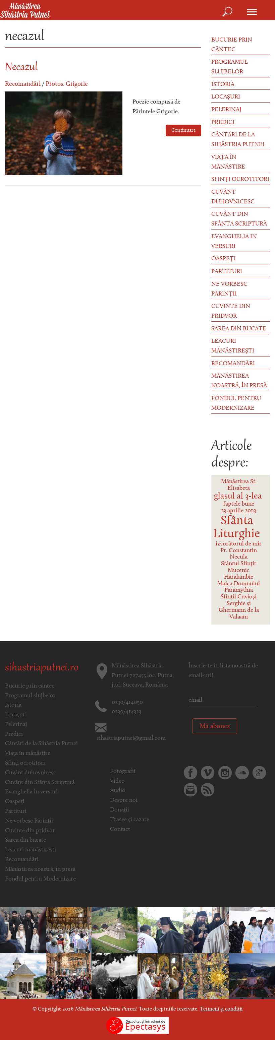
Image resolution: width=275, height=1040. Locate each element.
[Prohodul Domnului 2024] (115, 976)
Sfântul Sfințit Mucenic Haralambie (238, 570)
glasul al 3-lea (238, 496)
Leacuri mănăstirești (232, 346)
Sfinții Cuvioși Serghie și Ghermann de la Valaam (239, 607)
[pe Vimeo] (207, 772)
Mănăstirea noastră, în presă (239, 381)
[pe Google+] (259, 772)
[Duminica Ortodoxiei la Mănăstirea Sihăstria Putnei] (69, 976)
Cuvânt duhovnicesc (233, 197)
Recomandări (23, 84)
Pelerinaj (226, 110)
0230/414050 (127, 703)
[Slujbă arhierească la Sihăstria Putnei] (23, 976)
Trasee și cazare (129, 820)
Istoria (222, 85)
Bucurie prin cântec (231, 45)
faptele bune (238, 504)
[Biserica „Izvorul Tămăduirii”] (206, 976)
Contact (120, 830)
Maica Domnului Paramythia (238, 587)
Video (117, 781)
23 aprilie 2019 (238, 511)
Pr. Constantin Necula (238, 554)
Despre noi (124, 800)
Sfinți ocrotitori (240, 180)
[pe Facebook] (190, 772)
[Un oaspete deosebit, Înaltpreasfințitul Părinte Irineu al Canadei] (160, 976)
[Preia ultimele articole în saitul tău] (207, 789)
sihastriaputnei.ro (41, 668)
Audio (117, 791)
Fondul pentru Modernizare (236, 403)
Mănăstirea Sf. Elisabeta (239, 485)
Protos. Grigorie (67, 84)
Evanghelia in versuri (234, 242)
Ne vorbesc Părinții (229, 289)
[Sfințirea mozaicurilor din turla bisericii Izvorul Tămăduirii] (115, 930)
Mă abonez (215, 726)
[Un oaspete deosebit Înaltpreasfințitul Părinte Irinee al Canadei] (160, 930)
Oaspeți (223, 259)
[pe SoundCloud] (242, 772)
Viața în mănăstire (228, 162)
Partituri (226, 272)
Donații (119, 810)
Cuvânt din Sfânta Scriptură (239, 219)
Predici (222, 123)
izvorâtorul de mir (239, 544)
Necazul (21, 67)
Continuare (183, 130)
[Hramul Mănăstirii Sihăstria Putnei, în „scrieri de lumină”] (23, 930)
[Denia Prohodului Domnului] (252, 976)
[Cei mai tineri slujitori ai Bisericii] (69, 930)
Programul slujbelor (229, 67)
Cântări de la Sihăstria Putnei (238, 140)
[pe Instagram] (225, 772)
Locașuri (225, 97)
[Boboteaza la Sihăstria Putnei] (252, 930)
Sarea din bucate (238, 329)
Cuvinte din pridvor (230, 311)
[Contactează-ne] (190, 789)
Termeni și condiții (221, 1009)
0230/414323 (126, 712)
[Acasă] (25, 10)
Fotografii (122, 772)
